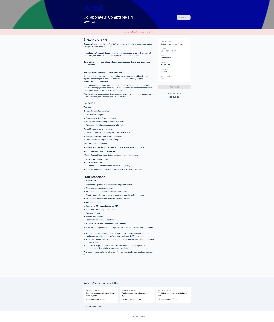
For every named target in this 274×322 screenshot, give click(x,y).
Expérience (165, 69)
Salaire (163, 62)
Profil (163, 55)
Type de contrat (167, 76)
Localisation (166, 42)
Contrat (164, 48)
